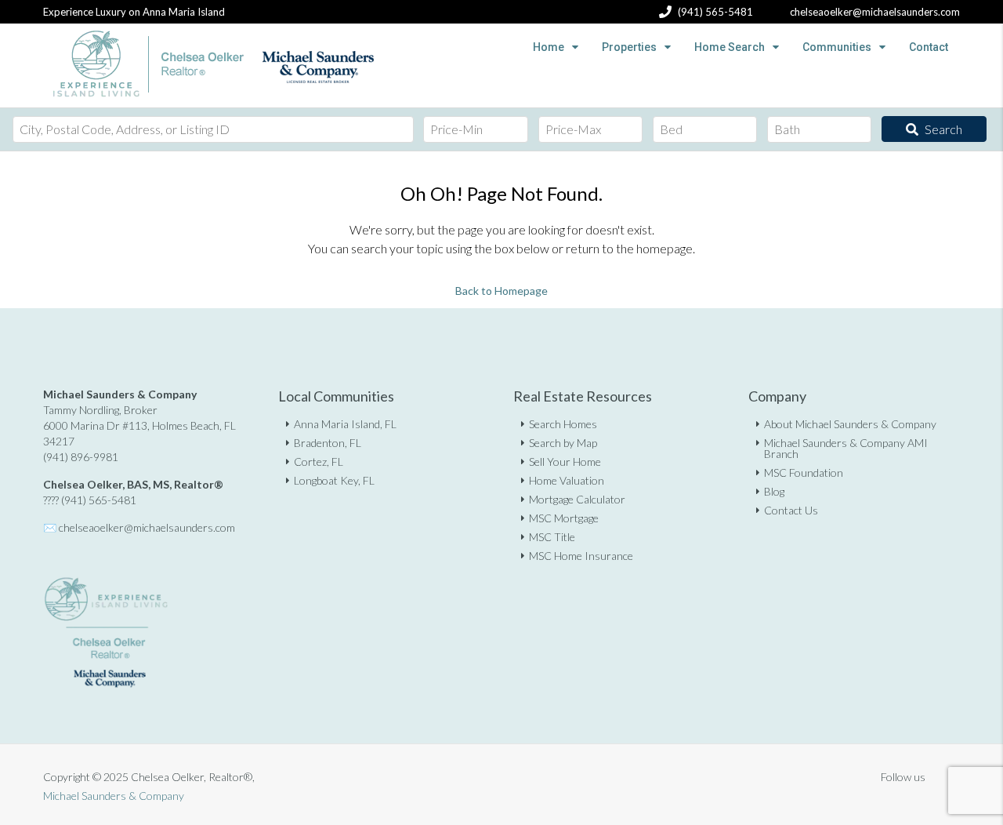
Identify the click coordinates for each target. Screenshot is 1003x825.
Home (548, 47)
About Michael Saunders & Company (850, 424)
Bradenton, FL (327, 442)
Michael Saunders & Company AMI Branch (846, 448)
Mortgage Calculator (577, 499)
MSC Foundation (803, 472)
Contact (928, 47)
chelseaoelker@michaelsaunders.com (147, 527)
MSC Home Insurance (581, 555)
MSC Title (552, 536)
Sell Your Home (565, 461)
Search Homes (563, 424)
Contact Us (791, 510)
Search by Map (563, 442)
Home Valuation (566, 480)
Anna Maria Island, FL (345, 424)
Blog (774, 491)
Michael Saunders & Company (113, 795)
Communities (836, 47)
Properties (629, 47)
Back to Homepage (501, 290)
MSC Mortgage (564, 518)
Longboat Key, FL (334, 480)
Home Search (729, 47)
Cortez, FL (318, 461)
